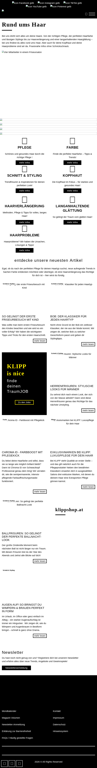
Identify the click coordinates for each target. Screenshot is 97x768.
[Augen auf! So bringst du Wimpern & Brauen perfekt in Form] (24, 585)
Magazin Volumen (11, 718)
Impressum (58, 718)
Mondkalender (9, 711)
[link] (17, 692)
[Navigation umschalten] (92, 14)
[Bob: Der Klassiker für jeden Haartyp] (72, 297)
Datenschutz (59, 724)
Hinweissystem (60, 731)
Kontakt (57, 711)
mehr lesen (39, 341)
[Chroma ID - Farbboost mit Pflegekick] (24, 433)
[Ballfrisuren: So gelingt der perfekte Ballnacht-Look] (24, 514)
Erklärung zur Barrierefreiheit (16, 731)
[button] (24, 383)
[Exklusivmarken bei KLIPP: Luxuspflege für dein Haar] (72, 433)
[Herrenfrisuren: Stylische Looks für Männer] (72, 367)
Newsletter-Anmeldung (13, 724)
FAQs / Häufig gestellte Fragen (17, 738)
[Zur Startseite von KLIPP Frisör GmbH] (41, 11)
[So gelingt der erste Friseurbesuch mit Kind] (24, 297)
